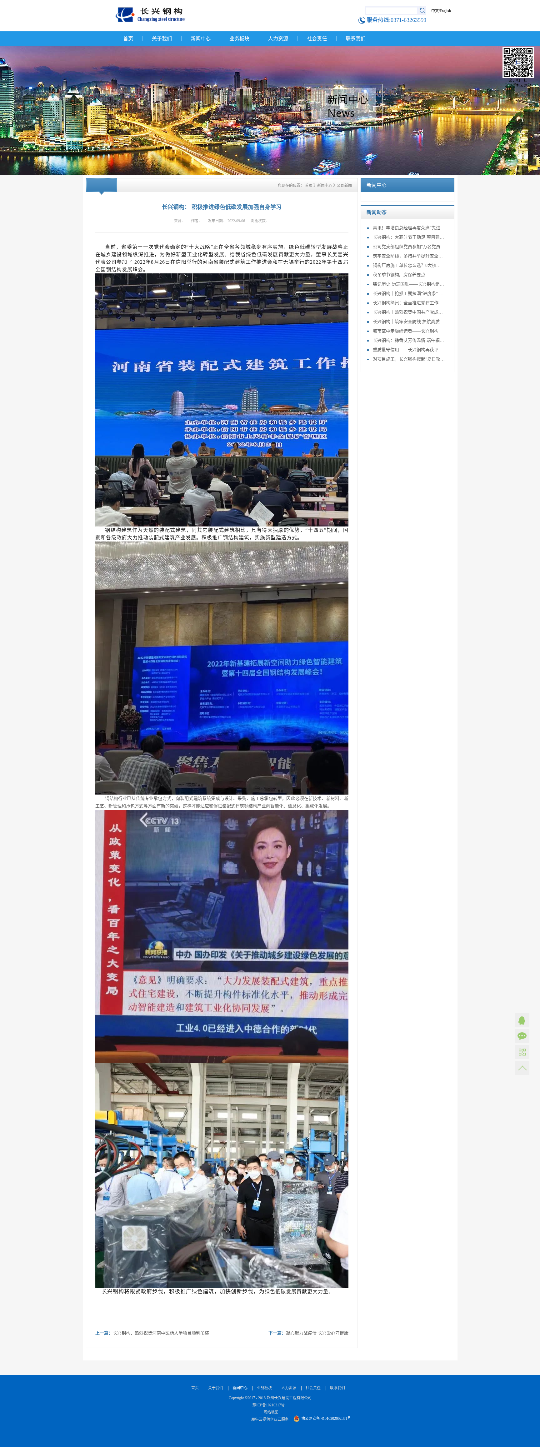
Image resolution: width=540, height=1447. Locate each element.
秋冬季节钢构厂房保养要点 (399, 274)
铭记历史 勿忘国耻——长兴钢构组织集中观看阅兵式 (409, 284)
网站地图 (270, 1412)
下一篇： (308, 1333)
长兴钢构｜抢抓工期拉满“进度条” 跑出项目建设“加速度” (409, 293)
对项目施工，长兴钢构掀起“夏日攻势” (409, 359)
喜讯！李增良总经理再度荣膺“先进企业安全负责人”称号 (409, 228)
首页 (128, 38)
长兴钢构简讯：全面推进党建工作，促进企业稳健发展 (409, 303)
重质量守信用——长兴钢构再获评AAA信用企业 (409, 349)
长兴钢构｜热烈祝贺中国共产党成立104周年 (409, 312)
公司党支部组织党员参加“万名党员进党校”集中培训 (409, 246)
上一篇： (152, 1333)
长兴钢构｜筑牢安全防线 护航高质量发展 (409, 321)
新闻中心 (324, 185)
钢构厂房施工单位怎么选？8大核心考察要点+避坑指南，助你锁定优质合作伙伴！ (409, 265)
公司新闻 (344, 185)
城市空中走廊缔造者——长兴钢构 (405, 331)
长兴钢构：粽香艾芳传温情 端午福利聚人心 (409, 340)
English (445, 11)
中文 (435, 11)
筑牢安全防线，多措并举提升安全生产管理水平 (409, 256)
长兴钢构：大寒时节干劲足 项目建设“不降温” (409, 237)
